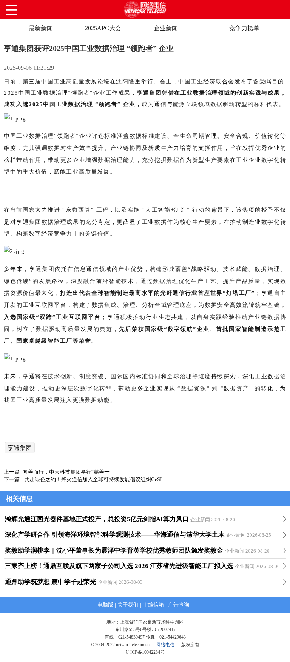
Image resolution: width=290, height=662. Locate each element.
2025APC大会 (103, 28)
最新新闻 (41, 28)
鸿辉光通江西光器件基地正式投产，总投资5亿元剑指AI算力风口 (97, 519)
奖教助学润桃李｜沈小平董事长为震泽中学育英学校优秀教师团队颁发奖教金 (114, 550)
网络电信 (165, 644)
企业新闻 (166, 28)
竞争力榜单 (244, 28)
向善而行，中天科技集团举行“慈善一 (66, 472)
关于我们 (128, 605)
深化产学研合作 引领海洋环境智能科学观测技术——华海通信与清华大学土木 (115, 534)
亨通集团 (20, 448)
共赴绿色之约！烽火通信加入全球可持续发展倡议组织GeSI (93, 479)
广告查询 (178, 605)
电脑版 (105, 605)
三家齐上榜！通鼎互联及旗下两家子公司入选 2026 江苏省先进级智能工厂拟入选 (119, 566)
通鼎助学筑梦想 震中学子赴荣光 (50, 581)
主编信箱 (153, 605)
